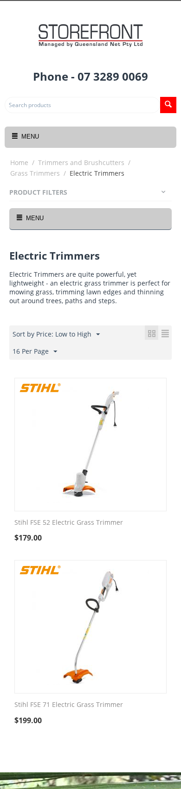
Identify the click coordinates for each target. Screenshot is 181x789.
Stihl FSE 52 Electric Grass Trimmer (68, 523)
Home (19, 162)
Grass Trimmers (35, 173)
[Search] (168, 105)
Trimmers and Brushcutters (81, 162)
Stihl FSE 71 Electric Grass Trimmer (68, 705)
